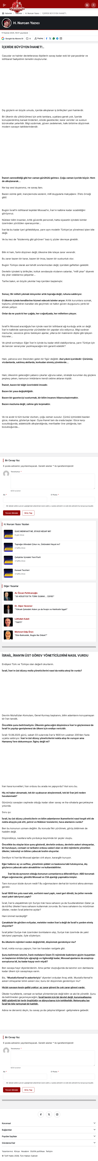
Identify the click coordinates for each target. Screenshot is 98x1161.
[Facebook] (41, 1114)
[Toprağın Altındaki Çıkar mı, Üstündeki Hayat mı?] (49, 547)
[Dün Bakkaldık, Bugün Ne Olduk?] (49, 635)
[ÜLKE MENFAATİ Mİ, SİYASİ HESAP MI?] (49, 534)
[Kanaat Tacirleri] (49, 573)
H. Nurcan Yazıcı (26, 23)
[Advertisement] (49, 88)
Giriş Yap (28, 513)
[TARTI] (49, 622)
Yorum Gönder (11, 513)
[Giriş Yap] (93, 5)
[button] (87, 5)
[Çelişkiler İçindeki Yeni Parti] (49, 560)
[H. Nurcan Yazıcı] (6, 23)
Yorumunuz (16, 472)
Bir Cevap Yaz (12, 460)
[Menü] (4, 5)
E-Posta (55, 495)
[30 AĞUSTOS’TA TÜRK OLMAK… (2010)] (49, 596)
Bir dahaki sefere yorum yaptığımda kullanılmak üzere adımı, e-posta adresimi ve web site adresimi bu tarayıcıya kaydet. (50, 506)
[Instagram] (57, 1114)
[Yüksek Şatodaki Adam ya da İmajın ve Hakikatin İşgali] (49, 609)
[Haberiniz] (17, 6)
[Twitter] (49, 1114)
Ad (5, 495)
